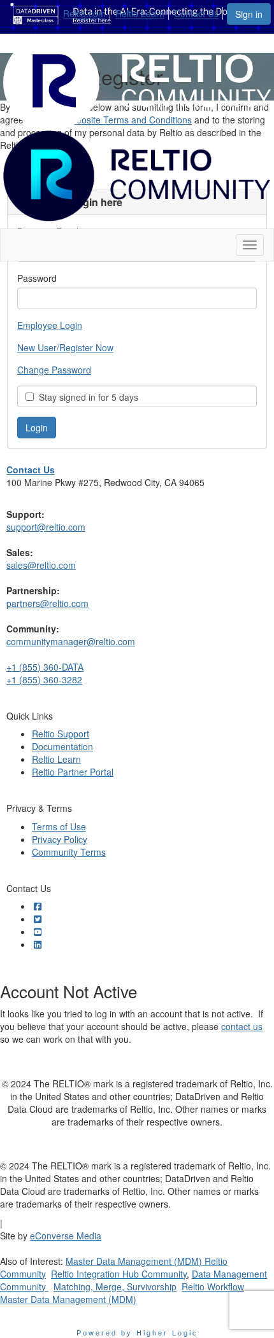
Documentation (62, 746)
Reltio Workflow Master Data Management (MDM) (122, 1293)
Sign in (249, 14)
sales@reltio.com (41, 565)
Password (37, 278)
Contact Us (196, 13)
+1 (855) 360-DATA (44, 666)
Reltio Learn (139, 13)
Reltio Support (60, 733)
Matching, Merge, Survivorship (115, 1286)
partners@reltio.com (47, 603)
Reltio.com (84, 13)
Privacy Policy (59, 839)
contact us (242, 1026)
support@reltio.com (45, 526)
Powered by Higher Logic (137, 1332)
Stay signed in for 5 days (86, 397)
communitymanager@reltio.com (70, 641)
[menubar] (144, 11)
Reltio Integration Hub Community (119, 1273)
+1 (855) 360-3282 (44, 679)
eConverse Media (65, 1235)
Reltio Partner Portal (72, 771)
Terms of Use (59, 826)
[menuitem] (88, 11)
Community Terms (69, 852)
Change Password (54, 369)
